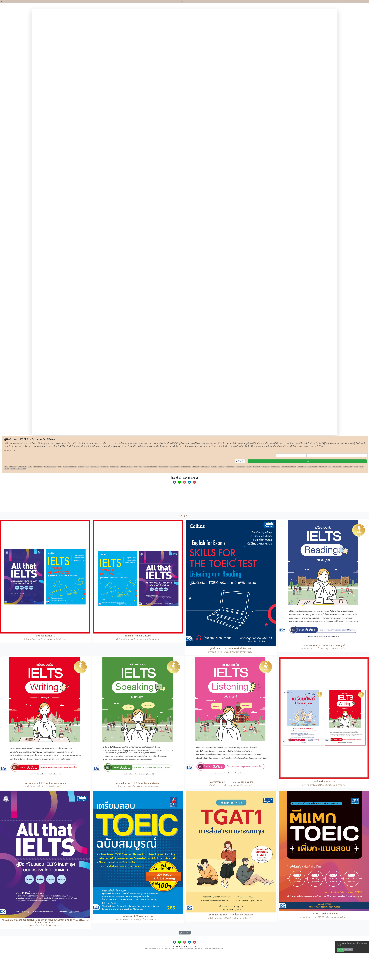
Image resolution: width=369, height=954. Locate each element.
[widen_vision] (189, 261)
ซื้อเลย (307, 240)
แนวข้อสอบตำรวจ (38, 245)
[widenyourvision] (174, 261)
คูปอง (6, 245)
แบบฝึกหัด (213, 245)
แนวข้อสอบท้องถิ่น (163, 245)
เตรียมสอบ (81, 245)
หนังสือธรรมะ (13, 245)
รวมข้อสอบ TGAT (302, 245)
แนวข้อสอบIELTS (22, 245)
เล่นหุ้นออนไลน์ (104, 245)
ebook (59, 245)
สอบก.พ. (249, 245)
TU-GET (13, 247)
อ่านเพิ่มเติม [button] (348, 950)
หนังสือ (356, 245)
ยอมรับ (340, 950)
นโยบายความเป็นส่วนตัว (50, 245)
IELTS (30, 245)
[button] (366, 1)
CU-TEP (7, 247)
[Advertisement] (57, 277)
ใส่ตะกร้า (241, 240)
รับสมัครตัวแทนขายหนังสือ (69, 245)
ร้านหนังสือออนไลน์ (312, 245)
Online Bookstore (174, 245)
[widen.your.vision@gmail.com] (194, 261)
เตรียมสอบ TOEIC (337, 245)
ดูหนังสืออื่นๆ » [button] (184, 711)
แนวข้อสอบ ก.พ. (95, 245)
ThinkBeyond (265, 245)
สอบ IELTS (221, 245)
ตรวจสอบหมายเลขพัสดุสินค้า (289, 245)
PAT (330, 245)
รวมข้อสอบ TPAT (114, 245)
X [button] (368, 942)
